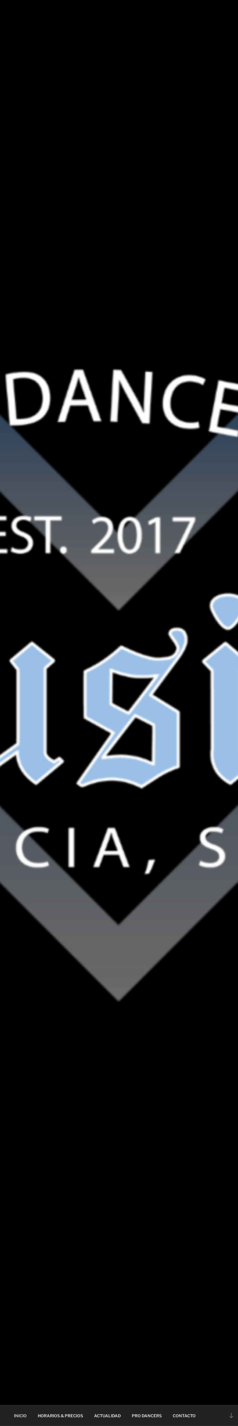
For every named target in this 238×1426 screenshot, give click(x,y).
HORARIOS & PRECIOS (60, 1415)
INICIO (20, 1415)
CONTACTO (184, 1415)
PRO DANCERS (147, 1415)
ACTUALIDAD (107, 1415)
